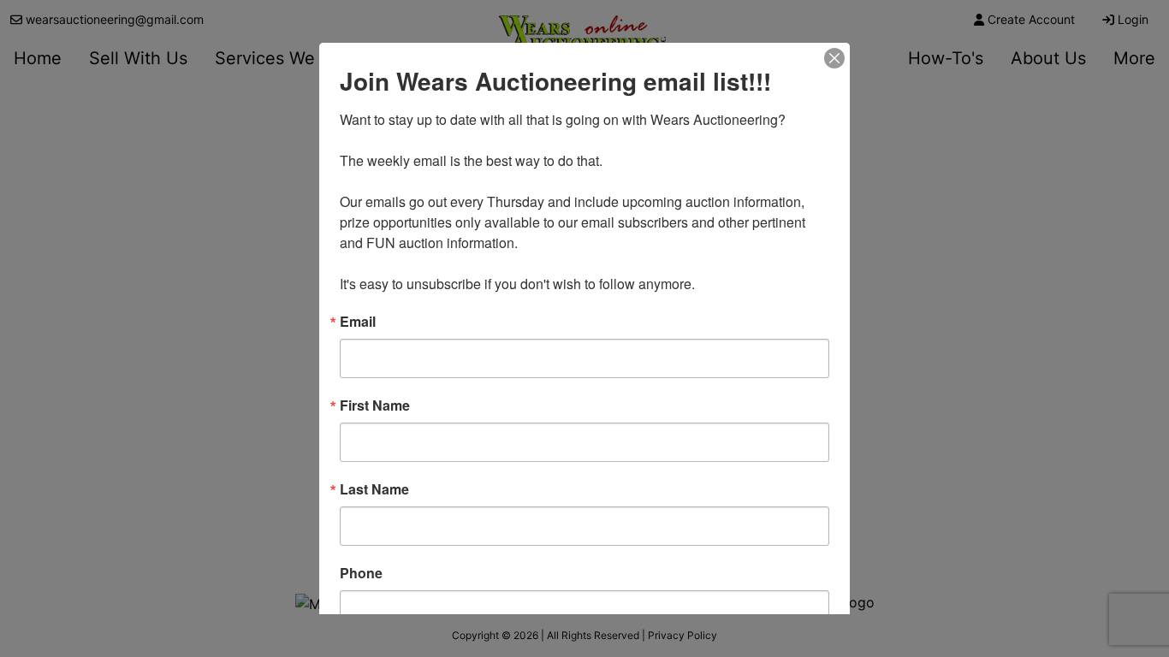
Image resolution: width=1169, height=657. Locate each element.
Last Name (374, 489)
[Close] (834, 58)
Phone (361, 573)
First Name (375, 405)
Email (358, 321)
